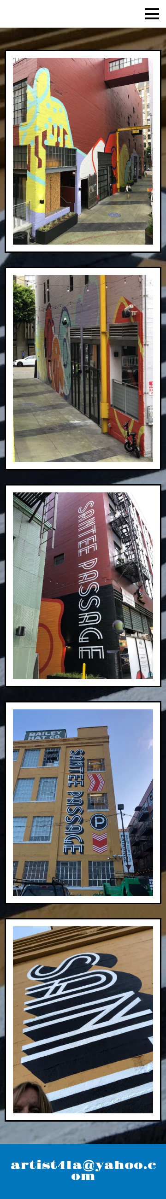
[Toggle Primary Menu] (152, 14)
